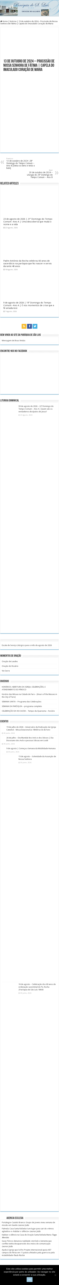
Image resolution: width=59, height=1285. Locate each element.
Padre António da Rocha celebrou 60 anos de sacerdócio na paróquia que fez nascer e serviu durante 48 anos (27, 263)
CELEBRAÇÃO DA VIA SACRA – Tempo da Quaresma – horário (28, 711)
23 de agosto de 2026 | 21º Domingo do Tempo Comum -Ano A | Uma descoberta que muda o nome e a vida (27, 222)
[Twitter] (35, 326)
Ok (29, 1280)
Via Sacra (6, 671)
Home (5, 21)
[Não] (55, 1275)
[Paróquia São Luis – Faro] (29, 8)
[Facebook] (29, 326)
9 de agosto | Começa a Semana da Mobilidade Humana (31, 748)
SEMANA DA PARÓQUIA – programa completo (22, 706)
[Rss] (24, 326)
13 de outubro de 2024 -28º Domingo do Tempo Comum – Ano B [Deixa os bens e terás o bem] (20, 163)
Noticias (13, 21)
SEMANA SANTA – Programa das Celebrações (21, 701)
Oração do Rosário (10, 666)
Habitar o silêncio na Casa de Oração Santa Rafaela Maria (26, 1235)
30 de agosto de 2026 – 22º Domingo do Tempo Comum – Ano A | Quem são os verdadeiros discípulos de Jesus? (36, 409)
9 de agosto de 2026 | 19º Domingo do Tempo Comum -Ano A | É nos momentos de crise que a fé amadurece (28, 305)
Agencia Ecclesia (15, 1218)
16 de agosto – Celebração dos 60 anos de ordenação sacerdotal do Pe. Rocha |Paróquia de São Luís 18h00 (37, 987)
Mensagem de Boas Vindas (13, 340)
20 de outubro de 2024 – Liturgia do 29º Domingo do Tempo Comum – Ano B (40, 173)
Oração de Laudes (10, 661)
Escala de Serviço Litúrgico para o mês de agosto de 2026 (27, 645)
